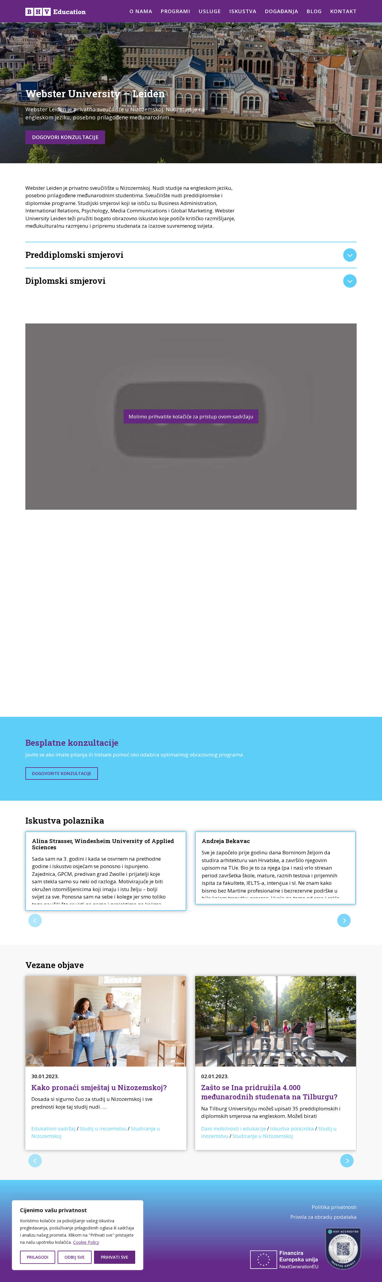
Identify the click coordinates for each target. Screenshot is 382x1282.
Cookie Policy (86, 1242)
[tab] (191, 255)
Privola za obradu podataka (323, 1216)
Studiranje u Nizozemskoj (262, 1135)
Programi (175, 11)
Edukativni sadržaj (53, 1128)
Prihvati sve (114, 1257)
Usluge (210, 11)
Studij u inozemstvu (103, 1128)
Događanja (281, 11)
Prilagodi (37, 1257)
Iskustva (242, 11)
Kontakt (343, 11)
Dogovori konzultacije (65, 137)
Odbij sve (74, 1257)
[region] (77, 1235)
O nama (141, 11)
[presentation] (35, 920)
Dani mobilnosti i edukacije (233, 1128)
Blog (314, 11)
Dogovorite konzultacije (61, 773)
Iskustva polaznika (292, 1128)
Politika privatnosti (334, 1207)
